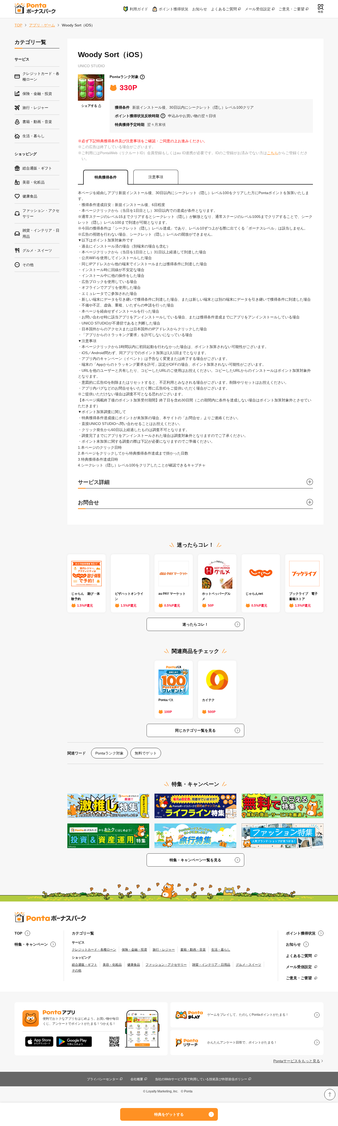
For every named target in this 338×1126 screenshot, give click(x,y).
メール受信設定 (258, 9)
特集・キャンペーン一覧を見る (195, 860)
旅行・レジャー (164, 949)
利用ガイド (139, 9)
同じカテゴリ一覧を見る (195, 730)
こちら (272, 153)
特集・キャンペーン (31, 944)
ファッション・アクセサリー (166, 965)
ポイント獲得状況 (173, 9)
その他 (76, 970)
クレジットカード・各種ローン (94, 949)
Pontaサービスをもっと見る (296, 1061)
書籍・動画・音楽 (193, 949)
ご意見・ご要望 (291, 9)
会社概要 (136, 1079)
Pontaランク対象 (124, 77)
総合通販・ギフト (84, 965)
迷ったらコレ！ (195, 624)
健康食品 (133, 965)
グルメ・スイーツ (248, 965)
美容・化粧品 (112, 965)
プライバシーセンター (103, 1079)
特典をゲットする (169, 1114)
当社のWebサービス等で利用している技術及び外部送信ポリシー (201, 1079)
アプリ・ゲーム (42, 25)
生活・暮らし (220, 949)
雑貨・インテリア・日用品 (211, 965)
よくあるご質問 (224, 9)
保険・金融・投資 (134, 949)
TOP (18, 25)
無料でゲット (146, 753)
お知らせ (199, 9)
